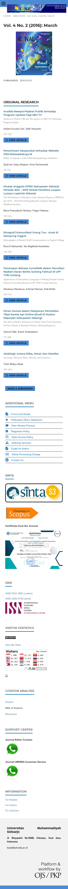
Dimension (11, 714)
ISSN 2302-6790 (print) (18, 598)
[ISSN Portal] (25, 613)
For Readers (11, 799)
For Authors (11, 805)
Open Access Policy (22, 437)
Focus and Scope (20, 414)
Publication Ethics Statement (26, 419)
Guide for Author (20, 448)
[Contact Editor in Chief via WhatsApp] (12, 755)
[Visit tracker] (6, 676)
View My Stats (13, 644)
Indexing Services (21, 442)
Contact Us (17, 460)
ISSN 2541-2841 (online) (19, 593)
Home (7, 15)
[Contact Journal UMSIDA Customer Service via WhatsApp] (12, 777)
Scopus (9, 701)
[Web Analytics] (10, 638)
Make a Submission (20, 388)
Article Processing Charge (26, 454)
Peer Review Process (23, 425)
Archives (19, 15)
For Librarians (12, 810)
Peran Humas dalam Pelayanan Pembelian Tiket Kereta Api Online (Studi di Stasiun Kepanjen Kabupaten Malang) (32, 318)
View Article (17, 140)
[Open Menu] (3, 3)
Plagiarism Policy (20, 431)
